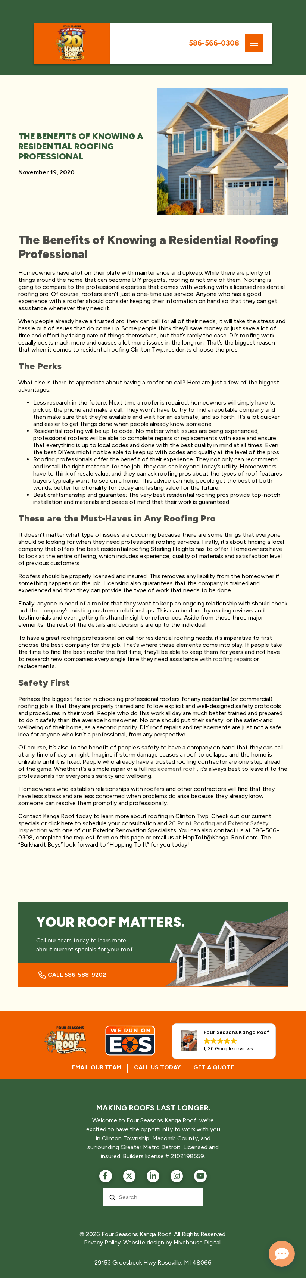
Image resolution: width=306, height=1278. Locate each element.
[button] (254, 43)
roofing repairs (232, 659)
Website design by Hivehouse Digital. (172, 1242)
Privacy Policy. (103, 1242)
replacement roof (171, 768)
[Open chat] (282, 1254)
